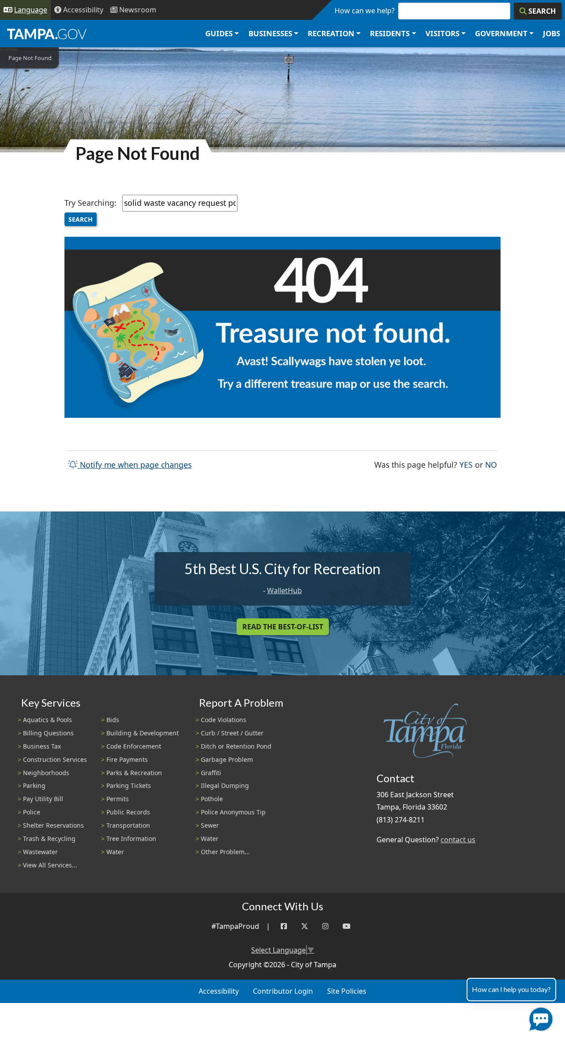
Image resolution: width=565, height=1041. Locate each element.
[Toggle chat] (539, 1017)
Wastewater (40, 852)
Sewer (210, 825)
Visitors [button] (443, 33)
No (491, 464)
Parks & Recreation (134, 772)
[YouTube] (346, 926)
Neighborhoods (46, 772)
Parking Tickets (128, 785)
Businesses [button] (270, 33)
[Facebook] (284, 926)
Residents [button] (390, 33)
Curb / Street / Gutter (232, 733)
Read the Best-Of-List (282, 627)
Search (80, 219)
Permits (117, 799)
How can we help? (365, 10)
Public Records (128, 812)
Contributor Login (283, 991)
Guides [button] (219, 33)
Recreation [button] (331, 33)
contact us (458, 839)
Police (31, 812)
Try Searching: (90, 202)
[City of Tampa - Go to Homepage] (47, 33)
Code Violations (223, 719)
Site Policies (346, 991)
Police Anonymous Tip (233, 812)
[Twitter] (304, 926)
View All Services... (50, 865)
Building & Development (142, 733)
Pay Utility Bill (43, 799)
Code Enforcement (133, 746)
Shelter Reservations (53, 825)
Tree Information (131, 838)
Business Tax (42, 746)
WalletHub (284, 590)
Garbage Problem (227, 759)
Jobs (551, 33)
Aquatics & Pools (47, 719)
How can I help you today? (511, 989)
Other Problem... (225, 852)
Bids (112, 719)
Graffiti (211, 772)
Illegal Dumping (225, 785)
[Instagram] (325, 926)
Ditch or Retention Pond (236, 746)
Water (115, 852)
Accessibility (219, 991)
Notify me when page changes (135, 464)
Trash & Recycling (49, 838)
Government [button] (501, 33)
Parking (34, 785)
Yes (466, 464)
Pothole (212, 799)
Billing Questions (48, 733)
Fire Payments (127, 759)
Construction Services (55, 759)
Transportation (128, 825)
